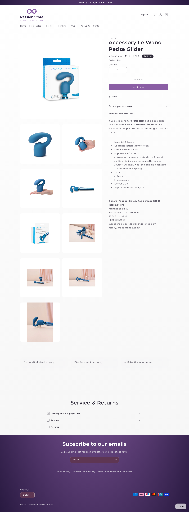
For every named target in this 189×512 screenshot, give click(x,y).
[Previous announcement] (21, 2)
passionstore (32, 504)
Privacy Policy (63, 471)
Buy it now (138, 87)
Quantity (113, 65)
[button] (36, 26)
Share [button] (115, 96)
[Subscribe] (116, 460)
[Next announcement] (168, 2)
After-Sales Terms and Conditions (115, 471)
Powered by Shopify (47, 504)
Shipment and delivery (84, 471)
